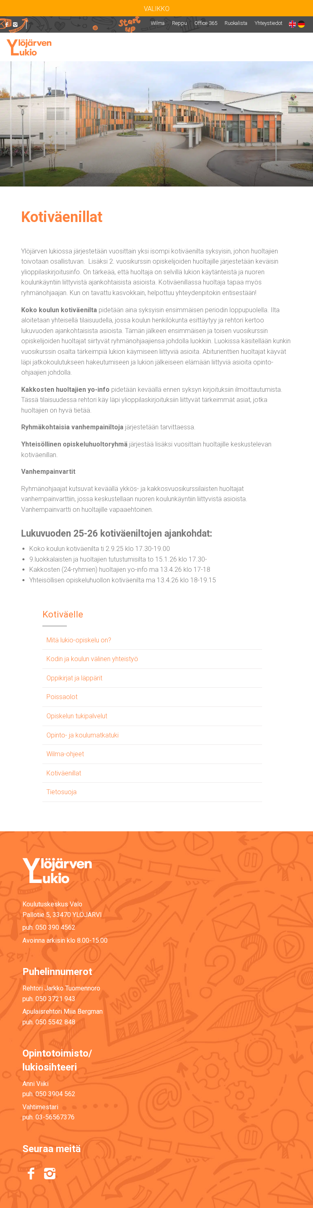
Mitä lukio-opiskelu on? (78, 640)
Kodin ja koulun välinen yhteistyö (92, 659)
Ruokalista (236, 23)
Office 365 (205, 23)
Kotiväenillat (63, 773)
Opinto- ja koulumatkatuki (82, 735)
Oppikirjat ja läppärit (74, 678)
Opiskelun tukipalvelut (76, 716)
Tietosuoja (61, 792)
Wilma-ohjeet (65, 754)
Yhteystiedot (268, 23)
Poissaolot (61, 697)
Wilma (158, 23)
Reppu (179, 23)
